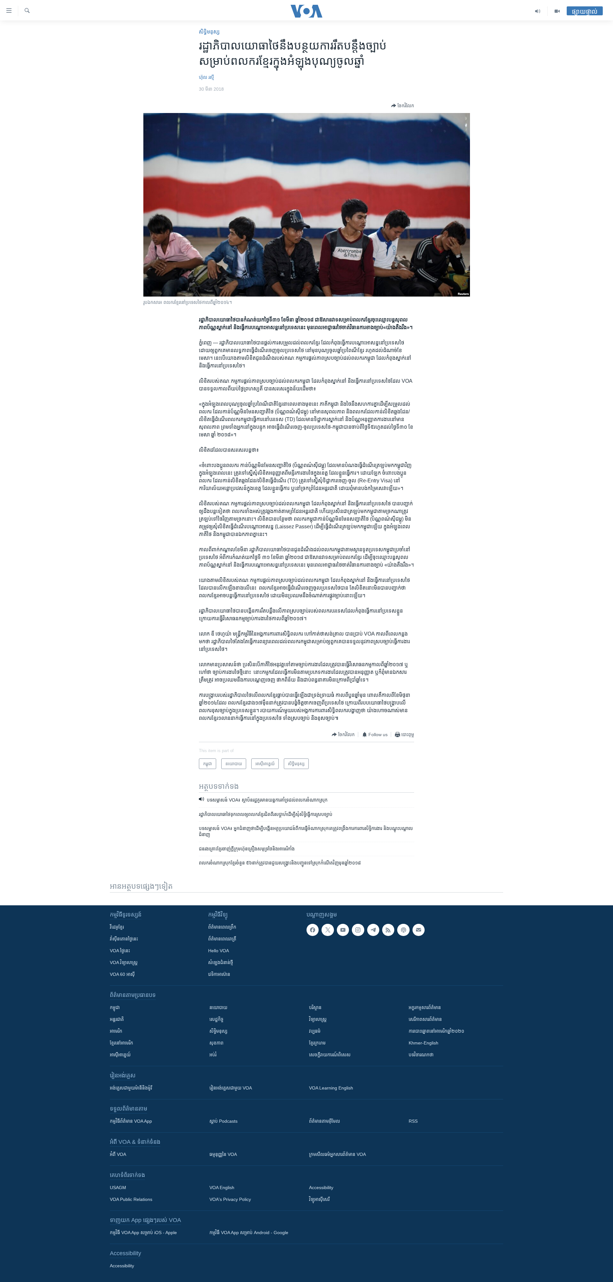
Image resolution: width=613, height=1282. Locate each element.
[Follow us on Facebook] (312, 930)
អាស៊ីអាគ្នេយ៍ (120, 1054)
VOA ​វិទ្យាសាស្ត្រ (124, 962)
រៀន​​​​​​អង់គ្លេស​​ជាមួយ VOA (230, 1087)
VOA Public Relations (131, 1199)
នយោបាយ (218, 1007)
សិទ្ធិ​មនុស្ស (209, 31)
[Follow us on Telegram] (373, 930)
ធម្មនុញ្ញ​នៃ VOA (223, 1154)
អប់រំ (212, 1054)
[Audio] (538, 11)
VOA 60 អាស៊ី (122, 974)
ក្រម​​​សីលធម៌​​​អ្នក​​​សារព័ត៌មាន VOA (337, 1154)
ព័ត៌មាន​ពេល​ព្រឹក (222, 927)
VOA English (221, 1187)
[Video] (557, 11)
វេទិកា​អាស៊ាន (219, 974)
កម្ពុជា (115, 1007)
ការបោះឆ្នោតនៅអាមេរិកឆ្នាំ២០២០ (436, 1031)
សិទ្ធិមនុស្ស (218, 1031)
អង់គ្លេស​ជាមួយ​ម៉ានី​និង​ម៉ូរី (131, 1087)
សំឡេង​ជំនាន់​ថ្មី (220, 962)
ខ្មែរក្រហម (317, 1042)
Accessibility (321, 1187)
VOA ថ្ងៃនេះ (120, 950)
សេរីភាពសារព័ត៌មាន (425, 1019)
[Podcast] (403, 930)
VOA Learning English (331, 1087)
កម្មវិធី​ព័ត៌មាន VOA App (131, 1121)
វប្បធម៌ (315, 1031)
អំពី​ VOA (118, 1154)
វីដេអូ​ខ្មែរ (117, 927)
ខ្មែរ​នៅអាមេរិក (121, 1042)
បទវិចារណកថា (421, 1054)
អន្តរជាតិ (117, 1019)
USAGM (118, 1187)
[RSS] (388, 930)
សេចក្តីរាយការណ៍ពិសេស (330, 1054)
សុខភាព (216, 1042)
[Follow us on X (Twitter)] (328, 930)
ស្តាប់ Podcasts (223, 1121)
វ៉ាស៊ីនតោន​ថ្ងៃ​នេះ (124, 938)
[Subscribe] (418, 930)
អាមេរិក (116, 1031)
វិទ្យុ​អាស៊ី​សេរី (319, 1199)
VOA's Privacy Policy (230, 1199)
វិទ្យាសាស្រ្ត (318, 1019)
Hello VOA (218, 950)
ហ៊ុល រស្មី (206, 77)
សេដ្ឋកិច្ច (216, 1019)
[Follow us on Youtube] (343, 930)
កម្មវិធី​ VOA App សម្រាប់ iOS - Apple (143, 1232)
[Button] (402, 105)
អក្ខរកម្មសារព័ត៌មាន (425, 1007)
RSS (413, 1121)
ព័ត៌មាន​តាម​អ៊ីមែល (324, 1121)
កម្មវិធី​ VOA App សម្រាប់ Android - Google (248, 1232)
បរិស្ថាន (315, 1007)
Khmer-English (423, 1042)
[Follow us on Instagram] (358, 930)
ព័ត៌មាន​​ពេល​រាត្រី (222, 938)
